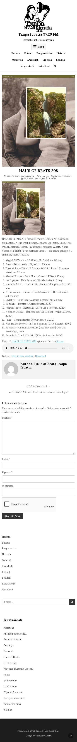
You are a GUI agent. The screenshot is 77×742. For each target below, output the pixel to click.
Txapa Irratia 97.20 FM (38, 34)
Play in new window (22, 356)
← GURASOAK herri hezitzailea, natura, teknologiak (38, 392)
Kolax (7, 675)
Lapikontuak (10, 687)
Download (40, 356)
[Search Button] (55, 66)
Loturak (60, 59)
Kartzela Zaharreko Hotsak (18, 669)
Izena (5, 459)
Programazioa (44, 53)
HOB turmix (10, 663)
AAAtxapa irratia (32, 178)
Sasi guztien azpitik (14, 698)
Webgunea (7, 486)
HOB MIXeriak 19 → (38, 386)
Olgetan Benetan (13, 692)
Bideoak (47, 59)
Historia (61, 53)
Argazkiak (32, 59)
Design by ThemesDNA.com (38, 736)
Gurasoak (9, 651)
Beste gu (8, 645)
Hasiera (15, 53)
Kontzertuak (10, 681)
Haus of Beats (49, 178)
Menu (41, 46)
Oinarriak (17, 59)
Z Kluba (8, 710)
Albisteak (9, 628)
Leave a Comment (62, 176)
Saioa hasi (44, 66)
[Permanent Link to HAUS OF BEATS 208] (38, 121)
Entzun (28, 53)
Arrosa (60, 341)
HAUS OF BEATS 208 (38, 170)
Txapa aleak (27, 66)
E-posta (7, 473)
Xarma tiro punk (12, 704)
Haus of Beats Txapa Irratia (20, 176)
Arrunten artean (12, 640)
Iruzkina (7, 418)
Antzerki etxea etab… (15, 634)
